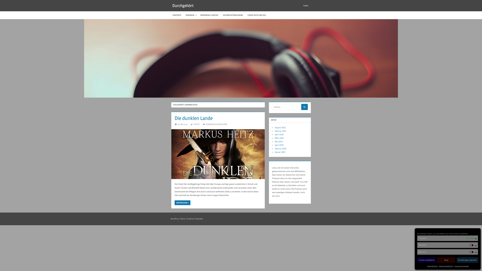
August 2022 (280, 127)
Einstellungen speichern (467, 260)
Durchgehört (183, 5)
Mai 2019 (279, 141)
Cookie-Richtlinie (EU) (257, 15)
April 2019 (279, 145)
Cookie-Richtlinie (432, 266)
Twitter (306, 5)
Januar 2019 (280, 152)
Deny (446, 260)
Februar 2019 (280, 148)
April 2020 (279, 134)
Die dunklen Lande (194, 118)
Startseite (177, 15)
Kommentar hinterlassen (216, 124)
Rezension (190, 15)
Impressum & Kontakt (462, 266)
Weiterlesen (181, 203)
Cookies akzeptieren (427, 260)
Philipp (197, 124)
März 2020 (279, 138)
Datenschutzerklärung (446, 266)
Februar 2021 (280, 131)
